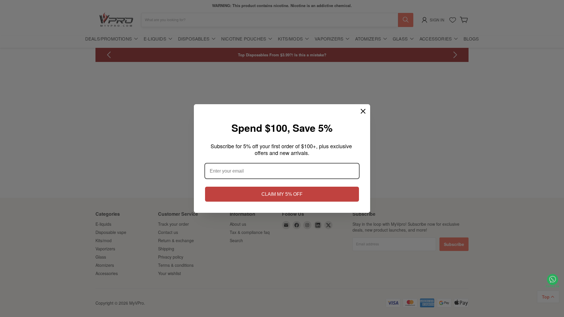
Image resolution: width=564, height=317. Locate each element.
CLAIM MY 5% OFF (282, 194)
